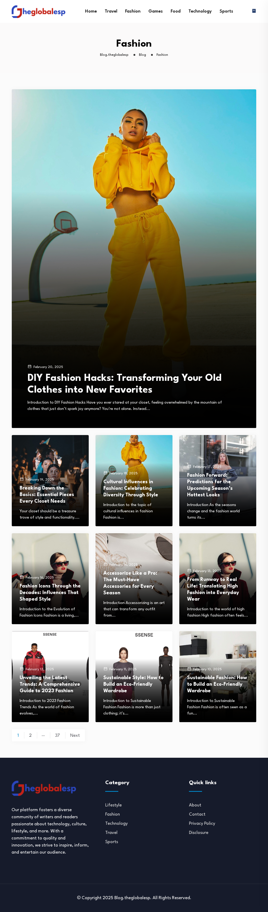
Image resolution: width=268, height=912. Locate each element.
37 (57, 735)
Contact (197, 814)
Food (176, 11)
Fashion (133, 11)
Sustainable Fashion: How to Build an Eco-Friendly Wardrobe (217, 684)
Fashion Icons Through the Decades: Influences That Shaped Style (50, 593)
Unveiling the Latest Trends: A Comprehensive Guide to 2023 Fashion (50, 684)
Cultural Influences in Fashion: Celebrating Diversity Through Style (130, 488)
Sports (226, 11)
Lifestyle (113, 805)
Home (91, 11)
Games (155, 11)
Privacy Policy (202, 823)
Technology (200, 11)
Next (75, 735)
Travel (111, 11)
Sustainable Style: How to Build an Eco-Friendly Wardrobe (133, 684)
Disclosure (198, 833)
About (195, 805)
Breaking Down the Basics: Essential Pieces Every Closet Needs (47, 495)
